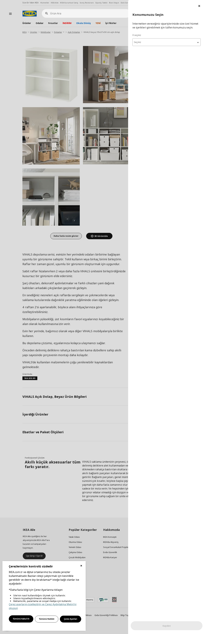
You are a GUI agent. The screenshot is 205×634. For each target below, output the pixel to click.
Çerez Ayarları (70, 619)
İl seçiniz (136, 35)
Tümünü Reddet (46, 619)
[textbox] (167, 42)
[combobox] (166, 42)
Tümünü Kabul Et (21, 618)
